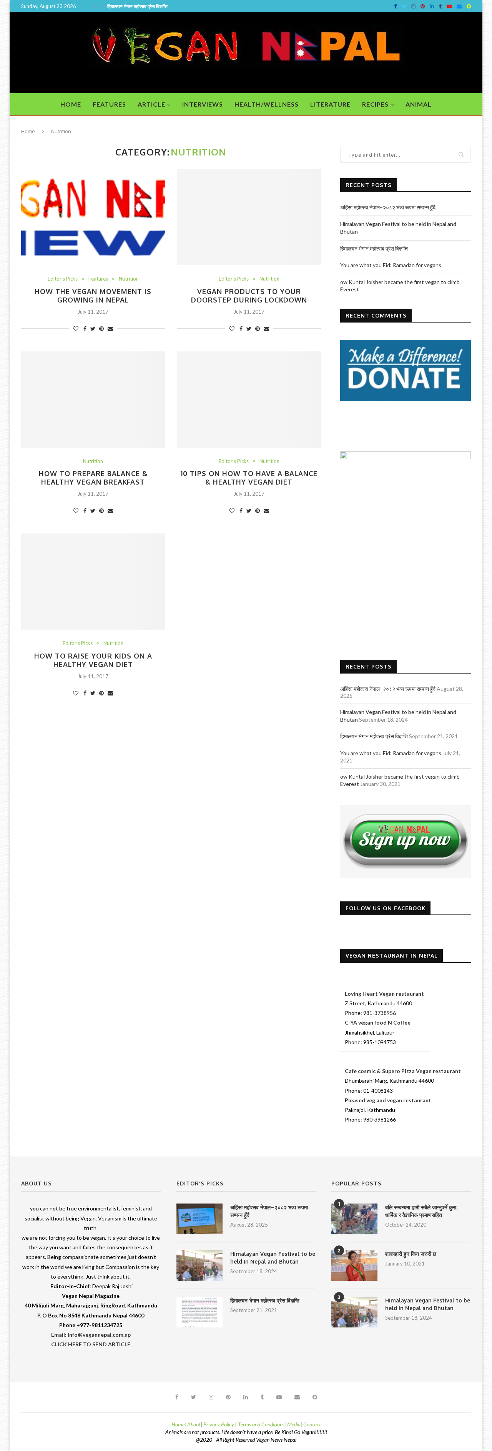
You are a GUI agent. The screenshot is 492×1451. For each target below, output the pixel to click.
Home (70, 104)
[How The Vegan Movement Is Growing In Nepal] (93, 217)
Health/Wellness (266, 104)
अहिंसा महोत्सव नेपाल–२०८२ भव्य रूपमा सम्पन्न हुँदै (387, 207)
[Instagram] (413, 6)
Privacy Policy (219, 1424)
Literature (330, 104)
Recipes (375, 104)
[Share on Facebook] (84, 328)
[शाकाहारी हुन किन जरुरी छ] (354, 1265)
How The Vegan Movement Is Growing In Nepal (93, 295)
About (194, 1424)
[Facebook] (395, 6)
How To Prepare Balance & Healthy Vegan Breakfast (93, 477)
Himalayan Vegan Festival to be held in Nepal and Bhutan (272, 1257)
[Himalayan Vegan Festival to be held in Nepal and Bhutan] (199, 1265)
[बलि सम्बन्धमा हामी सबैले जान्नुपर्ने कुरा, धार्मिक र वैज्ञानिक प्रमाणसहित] (354, 1219)
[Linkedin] (432, 6)
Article (151, 104)
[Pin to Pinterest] (101, 328)
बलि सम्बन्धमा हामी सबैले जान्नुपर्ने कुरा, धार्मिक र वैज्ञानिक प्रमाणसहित (421, 1211)
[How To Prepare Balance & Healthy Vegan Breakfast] (93, 399)
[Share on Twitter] (92, 328)
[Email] (459, 6)
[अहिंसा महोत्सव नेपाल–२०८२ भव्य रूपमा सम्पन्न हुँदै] (199, 1219)
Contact (312, 1424)
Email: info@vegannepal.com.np (91, 1334)
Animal (419, 104)
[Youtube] (449, 6)
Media (294, 1424)
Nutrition (129, 279)
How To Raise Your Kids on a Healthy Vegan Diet (93, 660)
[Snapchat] (469, 6)
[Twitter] (404, 6)
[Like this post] (75, 328)
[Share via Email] (110, 328)
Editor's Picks (63, 279)
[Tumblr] (440, 6)
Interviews (202, 104)
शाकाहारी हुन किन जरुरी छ (410, 1253)
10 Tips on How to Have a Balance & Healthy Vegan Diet (248, 477)
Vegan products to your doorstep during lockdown (249, 295)
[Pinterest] (423, 6)
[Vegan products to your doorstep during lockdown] (249, 217)
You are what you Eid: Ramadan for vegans (155, 6)
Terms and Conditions (261, 1424)
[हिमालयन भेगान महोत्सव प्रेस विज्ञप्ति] (199, 1312)
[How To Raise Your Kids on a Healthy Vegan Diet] (93, 581)
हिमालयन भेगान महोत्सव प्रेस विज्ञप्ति (374, 248)
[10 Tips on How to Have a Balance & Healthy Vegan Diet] (249, 399)
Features (109, 104)
